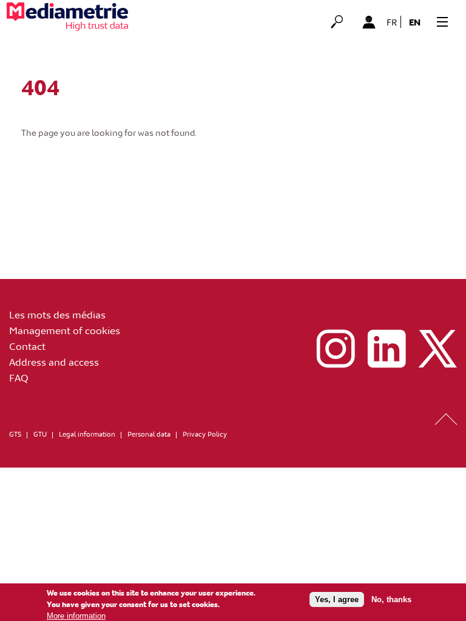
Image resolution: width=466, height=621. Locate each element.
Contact (27, 345)
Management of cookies (64, 330)
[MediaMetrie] (67, 16)
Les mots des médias (57, 314)
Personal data (149, 433)
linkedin (386, 348)
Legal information (87, 433)
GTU (40, 433)
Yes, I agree (337, 599)
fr (392, 22)
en (414, 22)
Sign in (368, 20)
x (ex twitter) (437, 348)
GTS (15, 433)
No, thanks (391, 599)
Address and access (54, 361)
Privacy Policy (205, 433)
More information (76, 615)
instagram (335, 348)
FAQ (19, 377)
